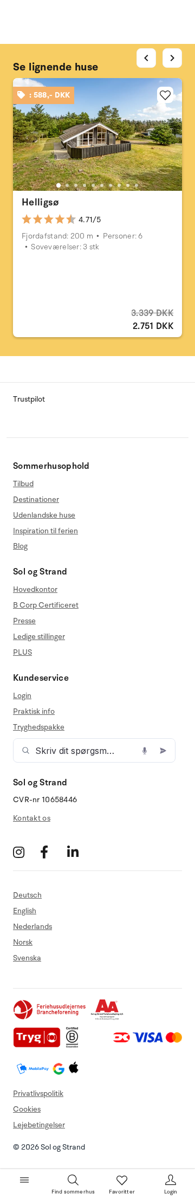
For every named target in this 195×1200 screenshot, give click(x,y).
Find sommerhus (73, 1192)
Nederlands (32, 926)
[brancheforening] (50, 1017)
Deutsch (27, 895)
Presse (24, 621)
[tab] (58, 185)
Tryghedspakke (38, 727)
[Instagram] (25, 852)
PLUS (22, 652)
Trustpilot (29, 399)
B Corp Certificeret (46, 605)
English (24, 911)
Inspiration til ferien (45, 531)
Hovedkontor (35, 590)
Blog (20, 546)
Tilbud (23, 484)
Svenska (27, 958)
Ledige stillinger (39, 636)
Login (22, 696)
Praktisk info (34, 711)
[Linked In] (79, 852)
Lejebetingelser (39, 1125)
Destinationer (36, 499)
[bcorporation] (75, 1045)
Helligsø (40, 202)
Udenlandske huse (44, 515)
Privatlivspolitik (38, 1093)
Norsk (22, 942)
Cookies (27, 1109)
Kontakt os (31, 818)
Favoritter (122, 1192)
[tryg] (39, 1045)
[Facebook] (52, 852)
